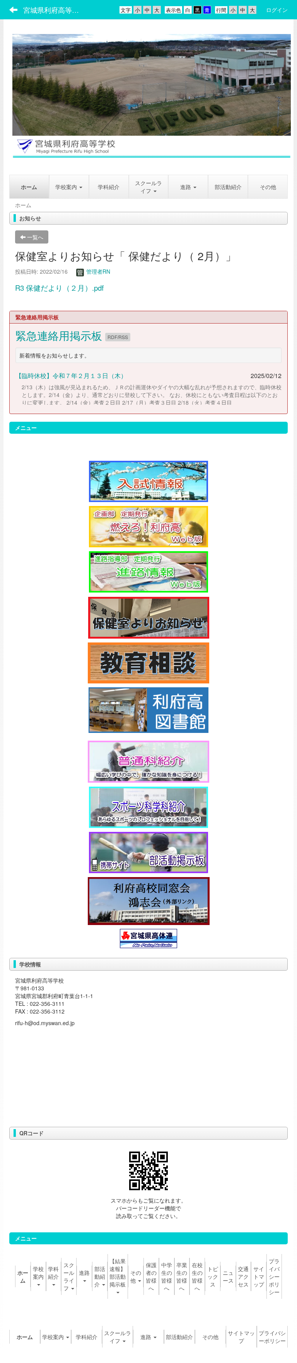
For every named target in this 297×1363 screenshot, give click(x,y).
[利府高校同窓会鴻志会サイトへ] (149, 900)
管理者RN (97, 271)
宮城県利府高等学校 (54, 10)
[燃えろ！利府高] (148, 526)
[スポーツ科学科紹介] (148, 806)
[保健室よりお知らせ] (148, 616)
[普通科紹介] (148, 761)
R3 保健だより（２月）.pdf (59, 288)
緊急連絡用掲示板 (60, 335)
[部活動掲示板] (148, 851)
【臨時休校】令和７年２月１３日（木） (71, 375)
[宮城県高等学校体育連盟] (148, 938)
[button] (188, 186)
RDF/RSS (118, 337)
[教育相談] (148, 662)
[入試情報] (148, 480)
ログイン (277, 10)
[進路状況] (148, 571)
